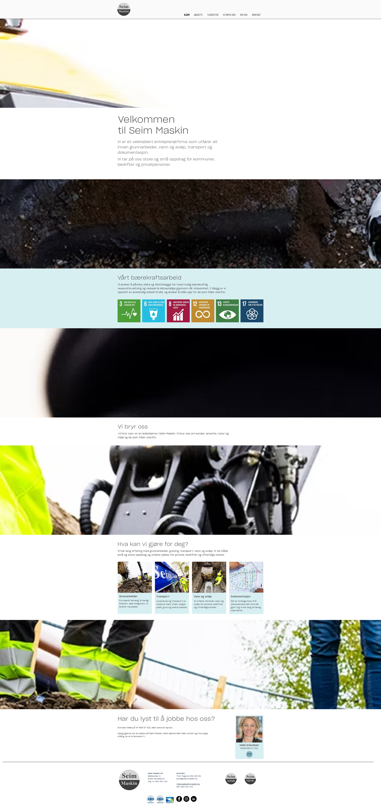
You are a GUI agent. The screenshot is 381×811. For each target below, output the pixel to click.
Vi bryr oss (133, 427)
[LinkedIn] (194, 799)
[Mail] (249, 754)
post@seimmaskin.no (187, 779)
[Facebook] (179, 799)
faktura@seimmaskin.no (188, 784)
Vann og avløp (203, 596)
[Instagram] (186, 799)
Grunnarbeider (128, 596)
